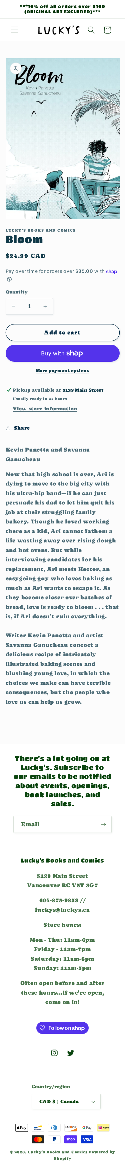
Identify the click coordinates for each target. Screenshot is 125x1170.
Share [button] (22, 428)
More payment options (62, 370)
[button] (15, 30)
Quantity (17, 291)
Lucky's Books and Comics (57, 1152)
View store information (45, 409)
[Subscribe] (103, 824)
